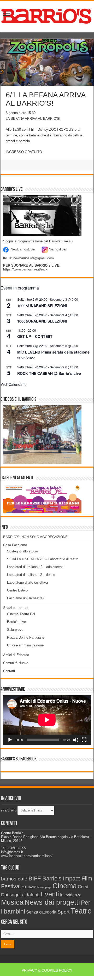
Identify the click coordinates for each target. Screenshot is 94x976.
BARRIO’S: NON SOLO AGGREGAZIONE (35, 537)
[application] (47, 720)
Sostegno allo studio (22, 551)
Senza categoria (41, 912)
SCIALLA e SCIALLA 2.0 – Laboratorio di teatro (42, 559)
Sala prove (15, 630)
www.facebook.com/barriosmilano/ (26, 856)
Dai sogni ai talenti (20, 894)
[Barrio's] (47, 15)
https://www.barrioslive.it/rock (25, 269)
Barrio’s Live (16, 622)
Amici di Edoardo (16, 655)
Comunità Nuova (15, 663)
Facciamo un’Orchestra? (25, 598)
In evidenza (70, 895)
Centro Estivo (17, 590)
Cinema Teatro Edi (21, 614)
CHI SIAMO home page (36, 887)
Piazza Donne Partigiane (25, 637)
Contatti (9, 671)
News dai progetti (52, 902)
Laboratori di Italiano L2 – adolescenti (35, 567)
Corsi (83, 886)
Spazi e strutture (15, 608)
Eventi (49, 894)
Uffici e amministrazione (25, 645)
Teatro (81, 910)
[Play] (10, 739)
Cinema (64, 886)
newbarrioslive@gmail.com (33, 258)
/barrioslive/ (57, 249)
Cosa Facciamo (15, 545)
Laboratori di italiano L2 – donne (31, 575)
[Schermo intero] (84, 739)
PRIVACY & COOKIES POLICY (47, 970)
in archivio (8, 810)
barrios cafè (14, 878)
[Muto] (75, 739)
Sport (63, 912)
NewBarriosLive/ (23, 249)
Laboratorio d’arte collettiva (27, 582)
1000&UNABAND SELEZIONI (42, 305)
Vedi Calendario (14, 384)
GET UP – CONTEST (34, 336)
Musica (12, 902)
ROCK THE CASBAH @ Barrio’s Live (49, 373)
